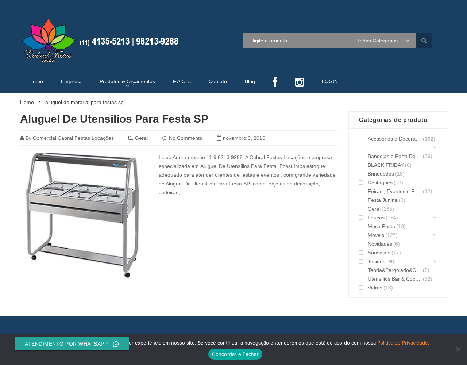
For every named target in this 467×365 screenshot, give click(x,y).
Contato (218, 81)
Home (36, 81)
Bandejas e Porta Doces (395, 156)
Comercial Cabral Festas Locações (73, 138)
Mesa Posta (381, 226)
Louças (376, 217)
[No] (458, 349)
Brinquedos (381, 174)
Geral (141, 138)
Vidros (375, 288)
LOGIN (330, 81)
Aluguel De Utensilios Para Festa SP (114, 119)
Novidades (380, 244)
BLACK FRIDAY (386, 165)
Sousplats (379, 253)
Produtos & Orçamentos (127, 81)
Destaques (380, 182)
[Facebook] (275, 82)
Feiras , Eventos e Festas (395, 191)
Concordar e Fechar (235, 354)
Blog (250, 81)
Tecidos (376, 261)
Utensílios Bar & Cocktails (395, 279)
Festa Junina (383, 200)
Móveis (376, 235)
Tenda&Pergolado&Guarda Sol (395, 270)
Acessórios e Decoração (395, 139)
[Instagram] (299, 82)
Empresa (71, 81)
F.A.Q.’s (182, 81)
